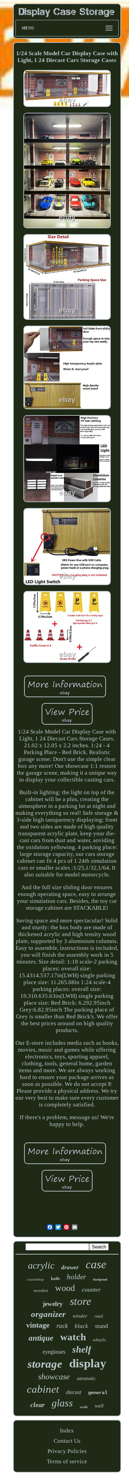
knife (55, 1278)
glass (62, 1402)
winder (80, 1316)
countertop (35, 1279)
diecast (73, 1392)
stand (101, 1325)
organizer (48, 1314)
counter (91, 1289)
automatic (86, 1378)
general (97, 1392)
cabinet (43, 1389)
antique (41, 1338)
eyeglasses (54, 1352)
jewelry (53, 1303)
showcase (54, 1376)
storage (45, 1364)
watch (73, 1336)
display (87, 1363)
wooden (40, 1290)
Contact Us (67, 1441)
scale (84, 1407)
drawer (70, 1267)
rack (62, 1325)
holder (76, 1277)
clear (37, 1404)
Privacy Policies (67, 1451)
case (96, 1264)
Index (67, 1430)
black (81, 1326)
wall (99, 1405)
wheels (99, 1339)
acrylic (41, 1265)
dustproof (100, 1279)
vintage (38, 1325)
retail (98, 1316)
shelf (81, 1349)
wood (65, 1288)
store (80, 1301)
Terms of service (67, 1461)
